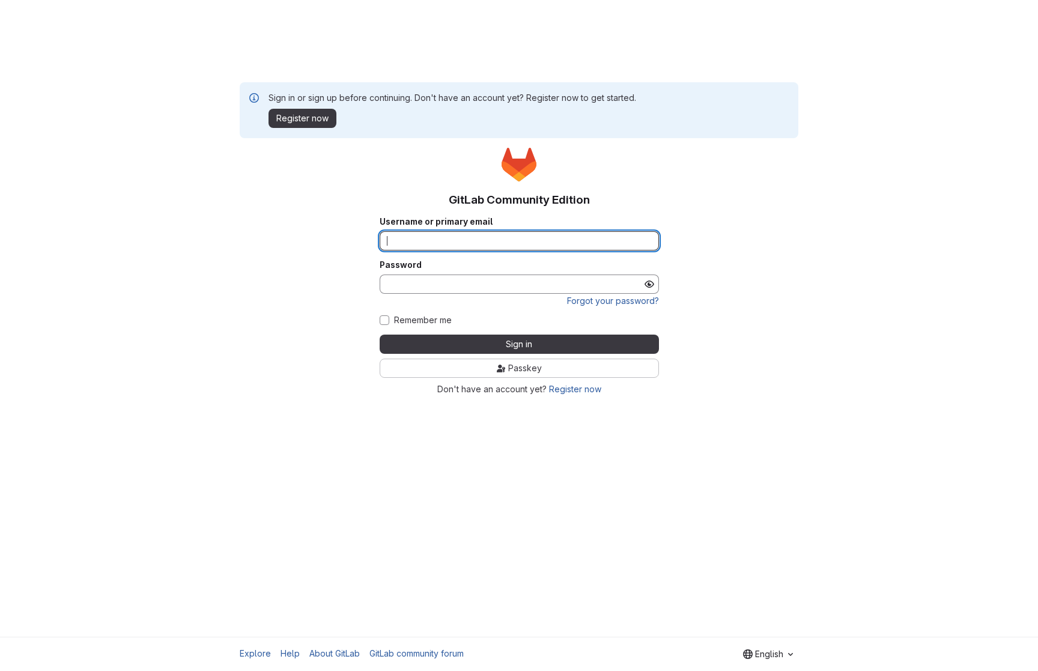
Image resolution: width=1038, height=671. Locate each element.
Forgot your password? (613, 301)
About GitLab (334, 653)
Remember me (423, 320)
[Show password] (649, 284)
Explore (255, 653)
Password (401, 265)
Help (290, 653)
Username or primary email (436, 221)
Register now (575, 389)
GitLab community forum (416, 653)
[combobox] (768, 654)
